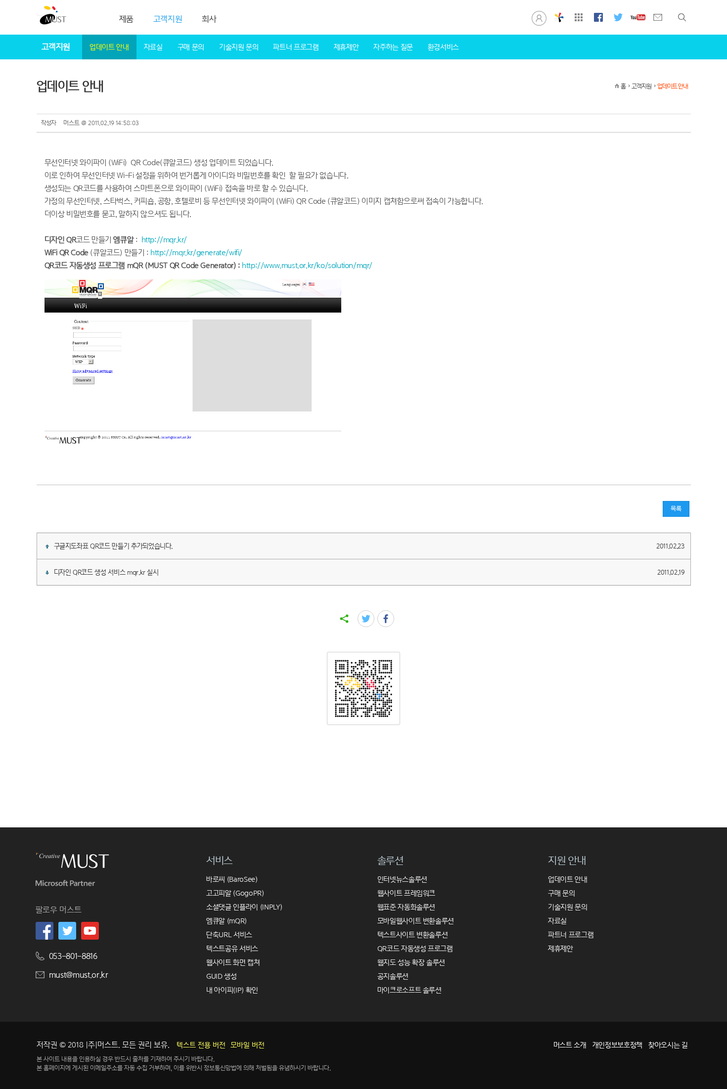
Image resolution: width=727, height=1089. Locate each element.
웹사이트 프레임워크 (406, 893)
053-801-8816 (73, 956)
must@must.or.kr (78, 975)
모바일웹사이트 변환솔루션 (415, 920)
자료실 (153, 47)
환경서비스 (443, 47)
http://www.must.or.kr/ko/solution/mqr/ (307, 265)
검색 (682, 17)
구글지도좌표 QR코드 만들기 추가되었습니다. (369, 546)
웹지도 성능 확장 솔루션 (411, 962)
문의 (658, 17)
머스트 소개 (570, 1045)
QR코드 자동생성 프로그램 (415, 948)
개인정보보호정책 (617, 1045)
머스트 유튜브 (638, 17)
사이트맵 (579, 17)
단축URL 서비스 (229, 934)
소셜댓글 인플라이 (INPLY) (244, 907)
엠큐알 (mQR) (226, 920)
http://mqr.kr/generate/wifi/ (196, 252)
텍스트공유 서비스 (232, 948)
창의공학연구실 (559, 17)
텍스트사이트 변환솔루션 (412, 934)
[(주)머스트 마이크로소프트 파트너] (65, 885)
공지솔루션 (393, 976)
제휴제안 (346, 47)
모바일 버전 (247, 1045)
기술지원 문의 (239, 47)
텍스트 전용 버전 (201, 1045)
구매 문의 (191, 47)
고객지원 (641, 86)
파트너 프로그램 (295, 47)
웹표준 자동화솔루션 (406, 907)
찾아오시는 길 (668, 1045)
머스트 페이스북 (598, 17)
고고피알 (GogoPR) (235, 893)
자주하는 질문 (393, 47)
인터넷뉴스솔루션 (402, 879)
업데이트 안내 (109, 47)
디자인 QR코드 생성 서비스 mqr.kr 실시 (369, 572)
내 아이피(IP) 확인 (232, 990)
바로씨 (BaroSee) (231, 879)
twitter (366, 618)
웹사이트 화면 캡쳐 (233, 962)
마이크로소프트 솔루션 (409, 990)
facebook (385, 618)
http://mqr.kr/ (164, 239)
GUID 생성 (221, 976)
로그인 (539, 17)
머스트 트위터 (618, 17)
